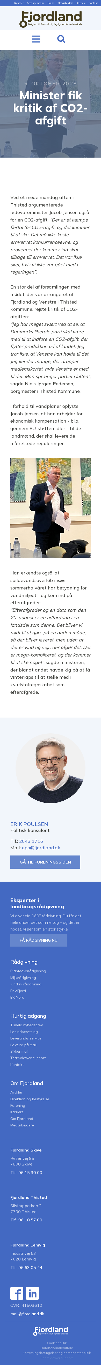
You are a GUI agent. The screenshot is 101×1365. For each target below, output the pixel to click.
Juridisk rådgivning (25, 984)
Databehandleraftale (57, 1348)
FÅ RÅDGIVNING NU (38, 940)
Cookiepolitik (57, 1343)
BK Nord (17, 997)
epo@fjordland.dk (41, 848)
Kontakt (93, 3)
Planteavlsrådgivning (28, 971)
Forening (17, 1106)
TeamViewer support (28, 1058)
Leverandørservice (25, 1038)
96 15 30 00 (30, 1172)
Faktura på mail (23, 1045)
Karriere (80, 3)
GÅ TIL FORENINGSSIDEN (45, 862)
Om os (51, 3)
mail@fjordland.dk (27, 1313)
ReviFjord (18, 991)
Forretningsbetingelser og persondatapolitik (57, 1353)
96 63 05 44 (30, 1267)
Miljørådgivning (23, 978)
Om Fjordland (21, 1119)
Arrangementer (35, 3)
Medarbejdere (65, 3)
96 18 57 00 (30, 1219)
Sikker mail (19, 1051)
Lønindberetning (24, 1032)
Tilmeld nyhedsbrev (26, 1025)
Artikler (16, 1092)
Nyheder (19, 3)
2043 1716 (31, 841)
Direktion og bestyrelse (29, 1099)
